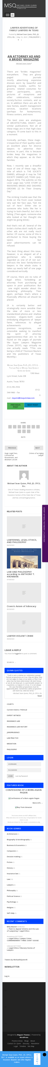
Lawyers (10, 885)
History (10, 868)
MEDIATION (11, 744)
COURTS (10, 704)
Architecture (12, 834)
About (32, 1041)
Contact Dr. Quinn (14, 1043)
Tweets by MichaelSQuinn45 (16, 960)
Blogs (26, 1041)
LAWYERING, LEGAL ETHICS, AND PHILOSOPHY (22, 541)
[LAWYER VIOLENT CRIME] (24, 622)
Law (8, 879)
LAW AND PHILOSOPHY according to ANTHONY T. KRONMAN (21, 574)
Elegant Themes (23, 1035)
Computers (11, 851)
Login (10, 776)
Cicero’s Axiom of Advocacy (21, 606)
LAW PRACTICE (12, 738)
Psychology (11, 902)
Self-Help (10, 913)
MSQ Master (12, 927)
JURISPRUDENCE (13, 732)
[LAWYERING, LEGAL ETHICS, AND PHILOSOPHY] (24, 526)
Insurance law (12, 873)
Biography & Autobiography (18, 839)
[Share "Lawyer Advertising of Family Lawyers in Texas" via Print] (28, 431)
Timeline (22, 1046)
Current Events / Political (17, 710)
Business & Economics (16, 845)
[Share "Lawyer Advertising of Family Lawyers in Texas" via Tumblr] (24, 426)
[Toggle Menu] (7, 15)
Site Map (31, 1046)
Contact (37, 1059)
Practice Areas (17, 1041)
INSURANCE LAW (13, 721)
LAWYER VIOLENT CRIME (20, 635)
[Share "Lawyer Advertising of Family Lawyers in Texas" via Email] (24, 431)
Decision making (13, 856)
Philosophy (11, 890)
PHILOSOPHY (34, 37)
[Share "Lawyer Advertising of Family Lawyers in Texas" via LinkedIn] (33, 426)
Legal (16, 1046)
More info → (38, 803)
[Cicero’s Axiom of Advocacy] (24, 593)
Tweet (39, 696)
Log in (7, 976)
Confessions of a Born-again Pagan (24, 791)
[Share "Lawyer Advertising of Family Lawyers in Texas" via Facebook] (10, 426)
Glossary (26, 1043)
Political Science (13, 896)
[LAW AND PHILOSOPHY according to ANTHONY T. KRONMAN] (24, 558)
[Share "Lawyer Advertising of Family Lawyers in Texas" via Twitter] (14, 426)
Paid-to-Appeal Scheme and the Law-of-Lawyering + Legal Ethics (23, 930)
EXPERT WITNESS (14, 715)
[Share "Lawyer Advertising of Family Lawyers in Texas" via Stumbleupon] (19, 431)
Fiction (9, 862)
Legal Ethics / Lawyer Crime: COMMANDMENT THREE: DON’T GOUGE (23, 939)
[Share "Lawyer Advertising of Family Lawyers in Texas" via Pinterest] (28, 426)
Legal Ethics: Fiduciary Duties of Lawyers (21, 949)
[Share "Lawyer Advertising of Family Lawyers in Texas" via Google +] (19, 426)
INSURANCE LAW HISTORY (17, 727)
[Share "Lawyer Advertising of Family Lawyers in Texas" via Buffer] (38, 426)
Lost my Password (21, 776)
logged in (18, 653)
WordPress (24, 1037)
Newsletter (35, 1043)
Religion (10, 907)
